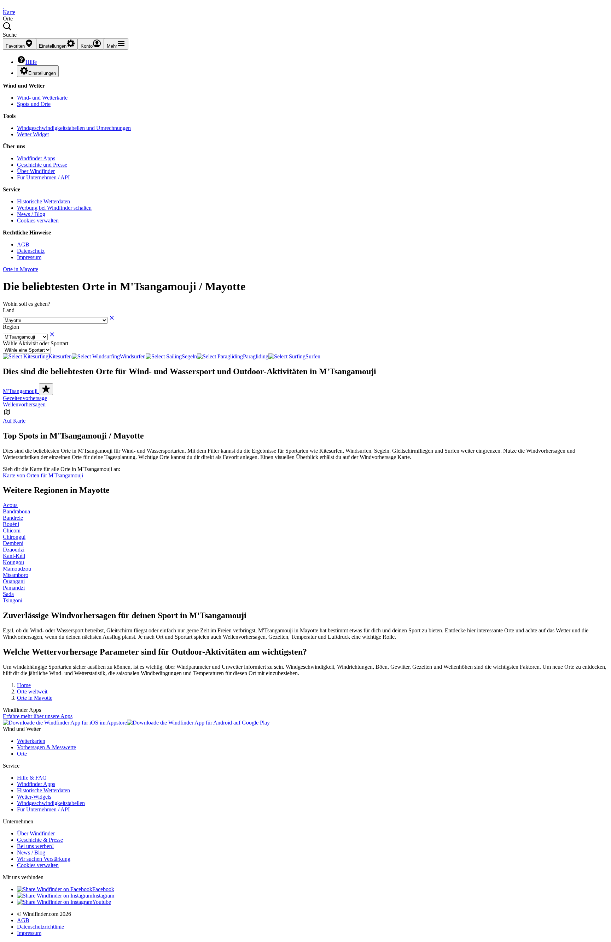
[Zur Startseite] (3, 6)
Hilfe (31, 62)
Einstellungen (42, 73)
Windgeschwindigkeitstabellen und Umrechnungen (74, 128)
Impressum (29, 257)
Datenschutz (31, 251)
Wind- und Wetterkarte (42, 98)
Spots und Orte (34, 104)
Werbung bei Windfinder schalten (54, 208)
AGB (23, 245)
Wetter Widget (33, 134)
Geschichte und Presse (42, 165)
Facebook (103, 889)
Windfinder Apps (36, 158)
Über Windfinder (36, 171)
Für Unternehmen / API (43, 177)
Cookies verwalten (38, 220)
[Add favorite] (46, 389)
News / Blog (31, 214)
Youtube (101, 902)
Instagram (103, 896)
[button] (305, 30)
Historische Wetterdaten (43, 201)
